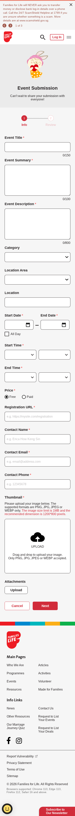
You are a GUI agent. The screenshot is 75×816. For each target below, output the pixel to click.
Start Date (13, 315)
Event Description (19, 204)
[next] (11, 26)
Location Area (16, 270)
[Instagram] (19, 741)
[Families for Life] (7, 37)
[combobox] (19, 325)
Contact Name (16, 430)
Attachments (15, 582)
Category (12, 248)
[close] (71, 4)
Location (12, 293)
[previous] (5, 26)
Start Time (13, 345)
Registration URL (19, 407)
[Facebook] (9, 740)
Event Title (13, 138)
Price (9, 390)
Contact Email (16, 452)
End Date (48, 315)
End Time (12, 368)
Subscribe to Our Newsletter (57, 811)
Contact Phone (17, 475)
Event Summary (18, 160)
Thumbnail (13, 497)
